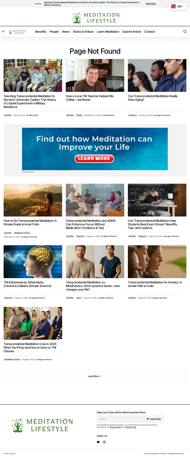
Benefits (38, 4)
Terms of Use (130, 427)
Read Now (151, 3)
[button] (3, 31)
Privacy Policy (116, 427)
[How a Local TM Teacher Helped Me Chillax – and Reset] (95, 75)
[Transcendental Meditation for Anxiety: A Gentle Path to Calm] (157, 261)
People (79, 115)
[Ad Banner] (95, 149)
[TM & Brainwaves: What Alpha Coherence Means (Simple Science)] (33, 261)
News (78, 298)
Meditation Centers (22, 233)
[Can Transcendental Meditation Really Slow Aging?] (157, 75)
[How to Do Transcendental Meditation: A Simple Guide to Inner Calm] (33, 200)
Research (133, 115)
